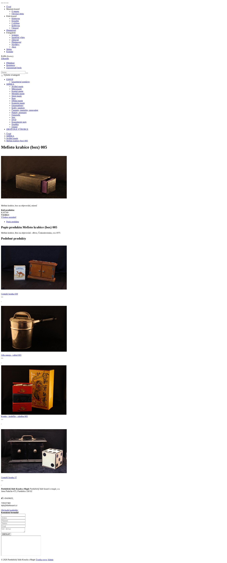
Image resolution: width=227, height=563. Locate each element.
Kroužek (15, 21)
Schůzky (15, 35)
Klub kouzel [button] (11, 16)
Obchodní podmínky (9, 510)
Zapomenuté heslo (14, 68)
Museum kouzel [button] (13, 9)
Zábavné (15, 40)
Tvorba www (41, 560)
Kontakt (9, 52)
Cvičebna (15, 23)
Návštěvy (15, 44)
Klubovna (16, 18)
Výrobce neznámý (8, 217)
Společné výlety (18, 37)
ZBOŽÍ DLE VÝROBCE (17, 129)
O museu (15, 11)
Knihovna (16, 25)
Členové (15, 28)
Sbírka (9, 49)
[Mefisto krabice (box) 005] (34, 201)
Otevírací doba (18, 14)
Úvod (8, 7)
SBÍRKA (10, 136)
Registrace (10, 65)
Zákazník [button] (5, 58)
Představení (11, 30)
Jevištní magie (12, 138)
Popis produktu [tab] (12, 222)
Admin (50, 560)
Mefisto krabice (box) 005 (17, 141)
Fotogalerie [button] (11, 33)
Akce (14, 47)
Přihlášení (10, 63)
